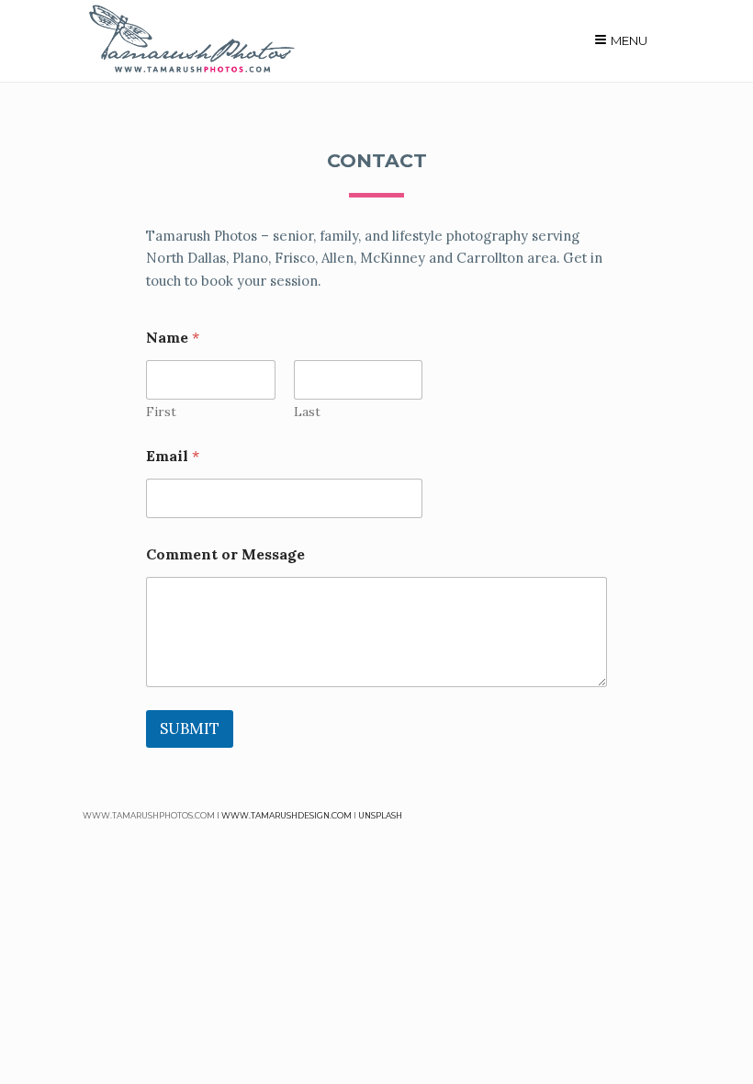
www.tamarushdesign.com (286, 815)
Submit (189, 728)
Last (307, 412)
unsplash (380, 815)
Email (172, 456)
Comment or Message (225, 554)
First (161, 412)
